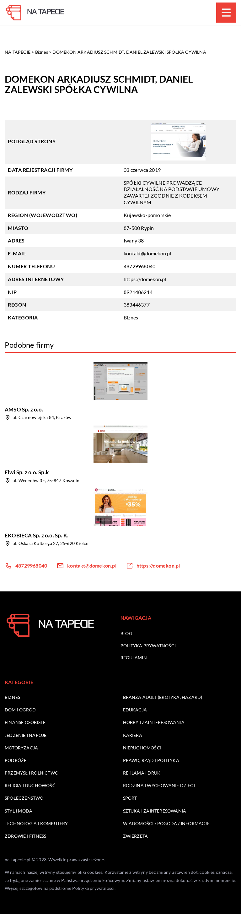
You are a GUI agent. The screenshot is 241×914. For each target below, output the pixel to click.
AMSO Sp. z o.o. (24, 409)
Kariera (132, 735)
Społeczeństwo (24, 798)
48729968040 (139, 266)
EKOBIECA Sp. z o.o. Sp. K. (36, 535)
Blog (126, 633)
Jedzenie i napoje (25, 735)
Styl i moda (18, 810)
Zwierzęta (135, 836)
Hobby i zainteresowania (154, 722)
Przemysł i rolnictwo (31, 772)
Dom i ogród (20, 709)
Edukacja (135, 709)
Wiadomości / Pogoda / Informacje (166, 823)
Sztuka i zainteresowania (154, 810)
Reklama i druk (142, 772)
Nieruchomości (142, 747)
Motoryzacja (21, 747)
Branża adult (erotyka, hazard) (162, 697)
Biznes (131, 317)
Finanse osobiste (25, 722)
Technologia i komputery (36, 823)
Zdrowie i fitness (25, 836)
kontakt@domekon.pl (147, 253)
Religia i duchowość (30, 785)
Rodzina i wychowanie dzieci (159, 785)
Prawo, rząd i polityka (151, 760)
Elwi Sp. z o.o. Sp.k (27, 472)
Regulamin (133, 657)
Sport (130, 798)
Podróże (15, 760)
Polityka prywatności (148, 645)
